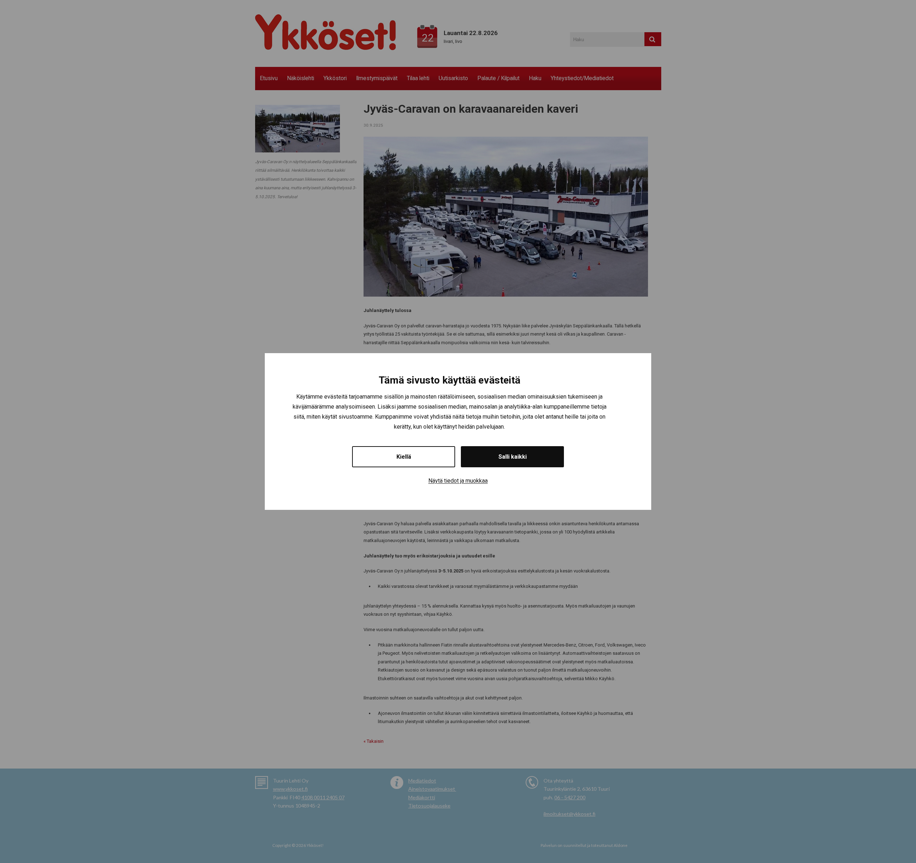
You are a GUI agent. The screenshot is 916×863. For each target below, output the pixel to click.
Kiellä (403, 456)
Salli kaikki (512, 456)
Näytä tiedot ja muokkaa (458, 480)
